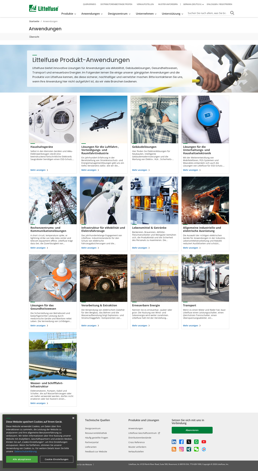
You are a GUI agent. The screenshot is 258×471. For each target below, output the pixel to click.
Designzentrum (92, 428)
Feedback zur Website (96, 451)
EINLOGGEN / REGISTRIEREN (219, 4)
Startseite (34, 21)
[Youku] (204, 449)
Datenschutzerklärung (25, 451)
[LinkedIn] (174, 442)
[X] (189, 442)
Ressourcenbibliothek (96, 433)
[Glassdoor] (196, 442)
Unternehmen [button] (145, 13)
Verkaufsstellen (136, 451)
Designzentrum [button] (118, 13)
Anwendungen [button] (90, 13)
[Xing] (189, 449)
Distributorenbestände (139, 437)
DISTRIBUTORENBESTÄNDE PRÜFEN (116, 4)
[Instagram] (181, 449)
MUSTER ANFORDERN (168, 4)
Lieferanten (91, 446)
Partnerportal (92, 442)
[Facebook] (181, 442)
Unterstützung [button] (171, 13)
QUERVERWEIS (89, 4)
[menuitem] (70, 13)
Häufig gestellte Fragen (96, 437)
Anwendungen (135, 428)
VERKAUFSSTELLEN (145, 4)
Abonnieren (192, 430)
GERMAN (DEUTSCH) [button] (192, 4)
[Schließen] (73, 418)
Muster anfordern (137, 446)
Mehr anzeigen (38, 170)
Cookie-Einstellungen (57, 459)
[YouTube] (204, 442)
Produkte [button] (67, 13)
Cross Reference (136, 442)
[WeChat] (196, 449)
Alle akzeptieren (22, 459)
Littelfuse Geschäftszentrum (142, 433)
